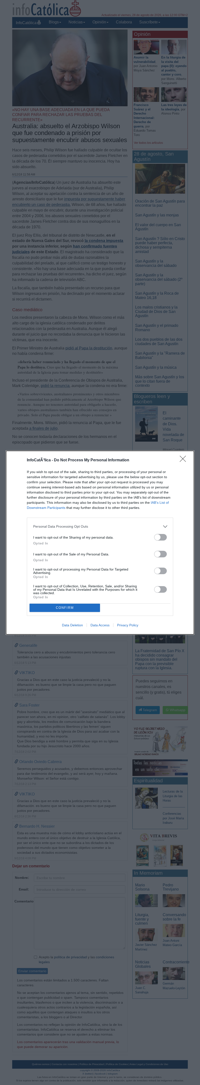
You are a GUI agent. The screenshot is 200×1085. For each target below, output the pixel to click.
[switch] (160, 537)
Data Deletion (72, 625)
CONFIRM (65, 608)
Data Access (100, 625)
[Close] (184, 460)
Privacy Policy (127, 625)
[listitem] (100, 526)
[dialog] (100, 542)
